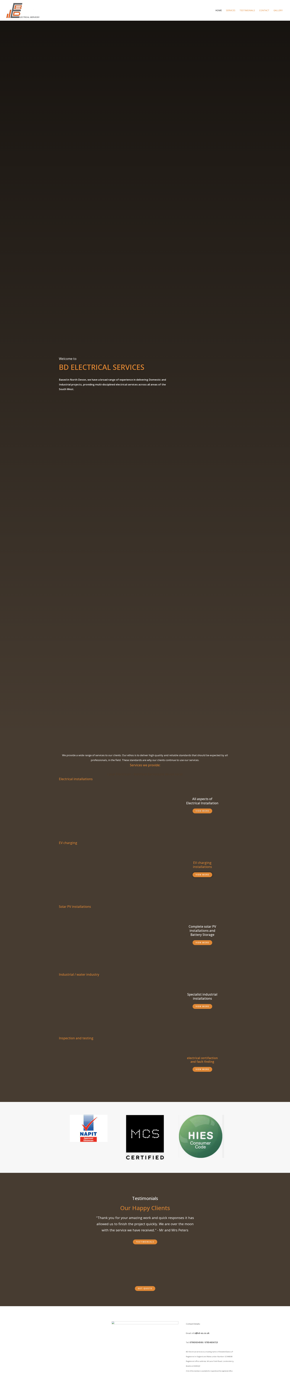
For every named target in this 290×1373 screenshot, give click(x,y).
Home (218, 10)
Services (230, 10)
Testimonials (247, 10)
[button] (202, 811)
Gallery (278, 10)
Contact (264, 10)
